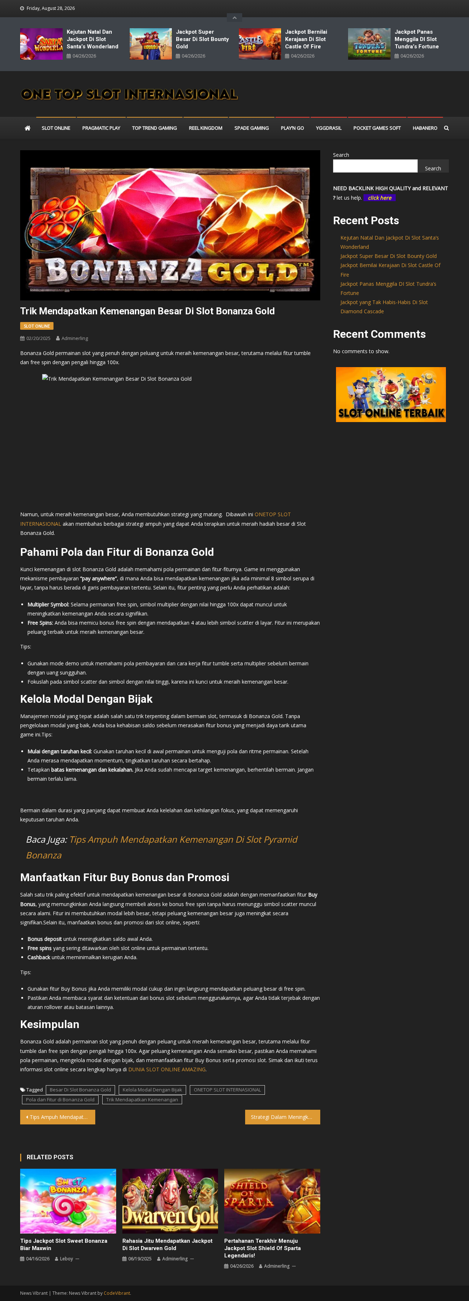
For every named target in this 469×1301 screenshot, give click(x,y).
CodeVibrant (117, 1293)
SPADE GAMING (251, 128)
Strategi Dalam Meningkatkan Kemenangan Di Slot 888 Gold (285, 1116)
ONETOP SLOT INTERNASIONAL (227, 1089)
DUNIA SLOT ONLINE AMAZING (167, 1069)
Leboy (66, 1259)
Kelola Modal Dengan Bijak (152, 1089)
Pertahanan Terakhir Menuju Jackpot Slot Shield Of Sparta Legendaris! (262, 1248)
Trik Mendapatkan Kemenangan (142, 1099)
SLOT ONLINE (56, 128)
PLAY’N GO (292, 128)
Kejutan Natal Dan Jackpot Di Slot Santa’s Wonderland (92, 39)
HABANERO (425, 128)
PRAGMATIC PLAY (101, 128)
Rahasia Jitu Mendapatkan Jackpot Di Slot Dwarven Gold (167, 1245)
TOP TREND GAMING (154, 128)
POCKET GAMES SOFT (377, 128)
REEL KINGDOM (205, 128)
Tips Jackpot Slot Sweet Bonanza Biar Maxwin (63, 1245)
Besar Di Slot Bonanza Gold (80, 1089)
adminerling (75, 338)
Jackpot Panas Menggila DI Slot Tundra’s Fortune (417, 39)
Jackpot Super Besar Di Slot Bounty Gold (202, 39)
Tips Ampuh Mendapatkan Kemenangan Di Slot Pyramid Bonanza (62, 1116)
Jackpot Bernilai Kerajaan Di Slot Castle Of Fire (306, 39)
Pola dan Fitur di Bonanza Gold (60, 1099)
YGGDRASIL (328, 128)
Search (341, 154)
